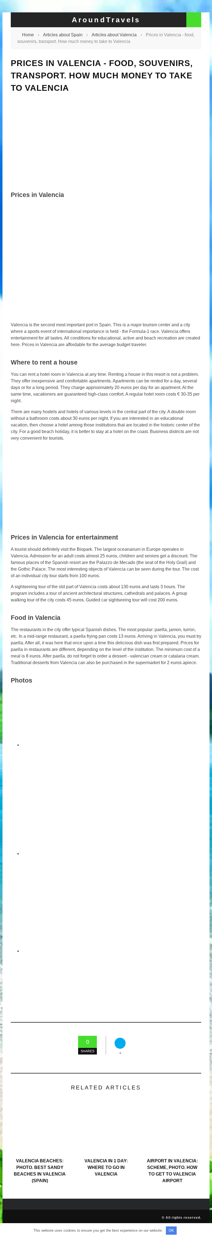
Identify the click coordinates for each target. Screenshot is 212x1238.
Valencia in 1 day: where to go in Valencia (106, 1167)
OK (171, 1230)
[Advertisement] (106, 141)
